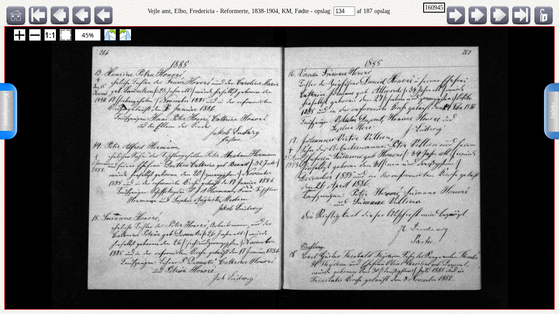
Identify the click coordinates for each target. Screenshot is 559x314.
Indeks (552, 110)
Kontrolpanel (6, 109)
